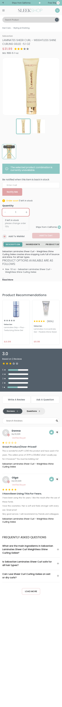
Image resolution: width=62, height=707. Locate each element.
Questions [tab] (32, 411)
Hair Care (6, 28)
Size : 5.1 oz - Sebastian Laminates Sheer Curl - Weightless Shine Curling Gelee (28, 271)
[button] (51, 432)
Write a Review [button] (16, 399)
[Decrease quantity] (5, 212)
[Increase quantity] (26, 212)
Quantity (8, 205)
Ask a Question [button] (45, 399)
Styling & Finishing (21, 28)
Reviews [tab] (11, 411)
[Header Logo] (30, 10)
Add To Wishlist (17, 236)
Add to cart (45, 235)
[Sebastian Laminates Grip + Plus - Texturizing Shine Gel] (16, 309)
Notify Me (12, 192)
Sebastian (7, 36)
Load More (31, 591)
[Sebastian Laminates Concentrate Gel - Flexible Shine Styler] (46, 309)
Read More (7, 279)
